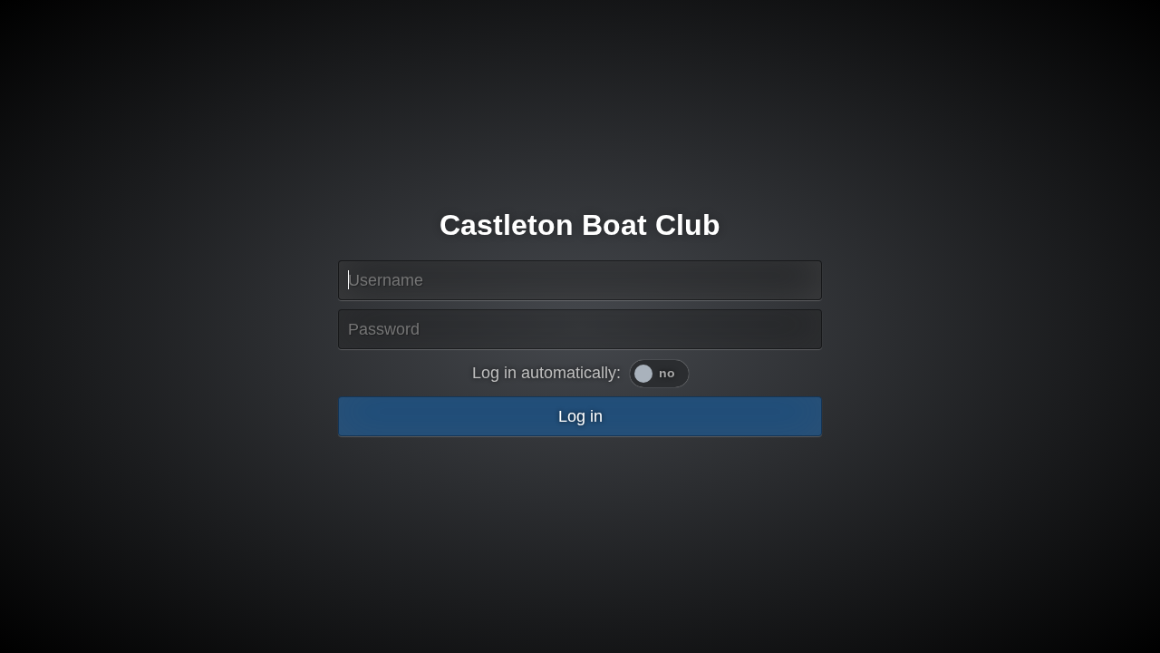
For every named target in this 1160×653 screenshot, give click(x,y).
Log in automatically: (546, 372)
